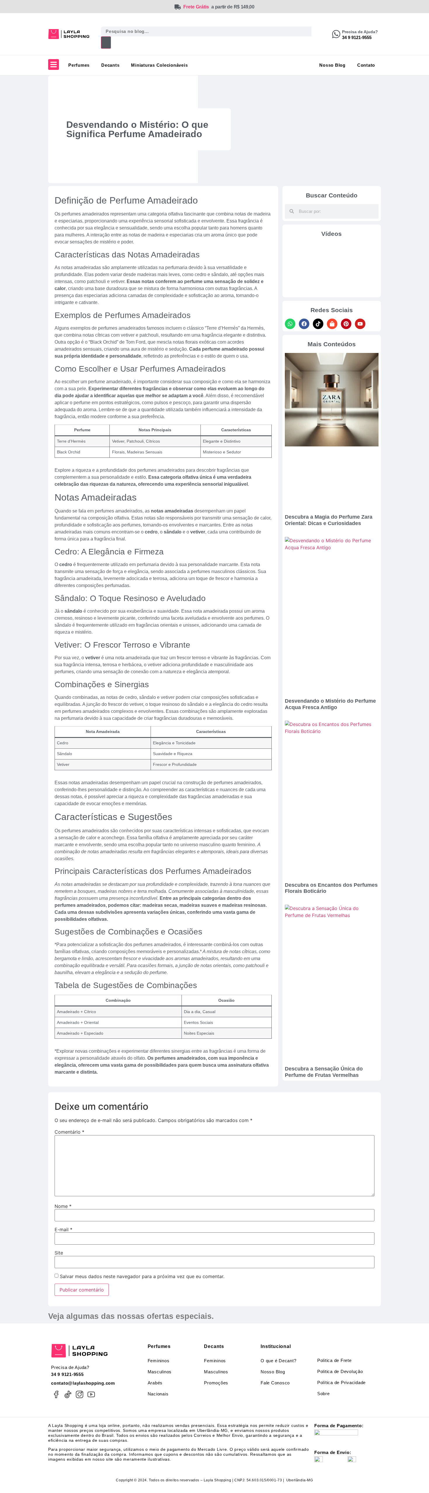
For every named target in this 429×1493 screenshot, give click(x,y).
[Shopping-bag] (332, 324)
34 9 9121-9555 (67, 1374)
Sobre (323, 1393)
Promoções (216, 1382)
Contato (366, 65)
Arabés (155, 1382)
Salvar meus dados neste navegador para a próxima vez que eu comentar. (142, 1276)
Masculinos (160, 1371)
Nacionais (158, 1393)
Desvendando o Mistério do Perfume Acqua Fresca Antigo (330, 704)
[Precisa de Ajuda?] (336, 34)
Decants (110, 65)
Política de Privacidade (341, 1382)
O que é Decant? (278, 1360)
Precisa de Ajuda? (360, 31)
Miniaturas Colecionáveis (159, 65)
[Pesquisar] (106, 42)
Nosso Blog (332, 65)
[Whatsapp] (290, 324)
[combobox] (206, 31)
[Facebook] (304, 324)
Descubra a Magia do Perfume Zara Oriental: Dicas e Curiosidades (328, 520)
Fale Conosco (275, 1382)
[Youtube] (360, 324)
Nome (63, 1206)
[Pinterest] (346, 324)
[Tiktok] (318, 324)
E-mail (63, 1229)
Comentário (69, 1132)
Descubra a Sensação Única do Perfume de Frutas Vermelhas (324, 1072)
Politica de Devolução (340, 1371)
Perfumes (79, 65)
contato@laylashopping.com (83, 1383)
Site (59, 1252)
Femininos (159, 1360)
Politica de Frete (334, 1360)
